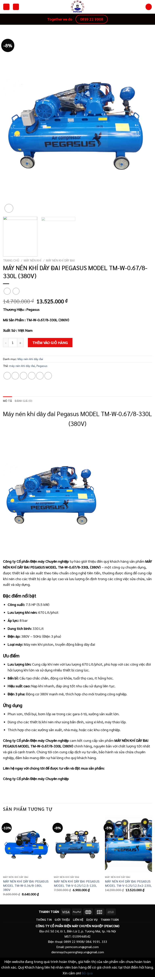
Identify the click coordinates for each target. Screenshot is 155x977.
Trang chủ (11, 260)
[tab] (7, 400)
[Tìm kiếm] (149, 7)
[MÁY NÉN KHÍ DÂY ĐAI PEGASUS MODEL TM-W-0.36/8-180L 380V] (26, 845)
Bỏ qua (87, 973)
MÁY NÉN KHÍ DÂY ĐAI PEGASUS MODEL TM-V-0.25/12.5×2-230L (128, 883)
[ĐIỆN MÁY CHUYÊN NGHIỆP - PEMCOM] (77, 7)
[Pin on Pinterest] (40, 375)
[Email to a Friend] (32, 375)
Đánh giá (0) (23, 400)
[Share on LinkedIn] (48, 375)
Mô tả (7, 400)
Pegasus (42, 365)
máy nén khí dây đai (22, 365)
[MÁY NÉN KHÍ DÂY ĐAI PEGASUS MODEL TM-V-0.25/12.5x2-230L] (128, 845)
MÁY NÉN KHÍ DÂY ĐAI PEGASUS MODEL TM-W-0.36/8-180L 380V (26, 885)
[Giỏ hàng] (16, 7)
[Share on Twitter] (23, 375)
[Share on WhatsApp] (7, 375)
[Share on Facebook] (15, 375)
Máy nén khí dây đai (60, 260)
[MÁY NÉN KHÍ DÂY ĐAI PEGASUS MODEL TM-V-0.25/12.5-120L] (77, 845)
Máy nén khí (32, 260)
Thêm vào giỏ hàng (50, 342)
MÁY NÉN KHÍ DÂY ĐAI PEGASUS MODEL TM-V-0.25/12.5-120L (76, 883)
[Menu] (6, 7)
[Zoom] (8, 208)
